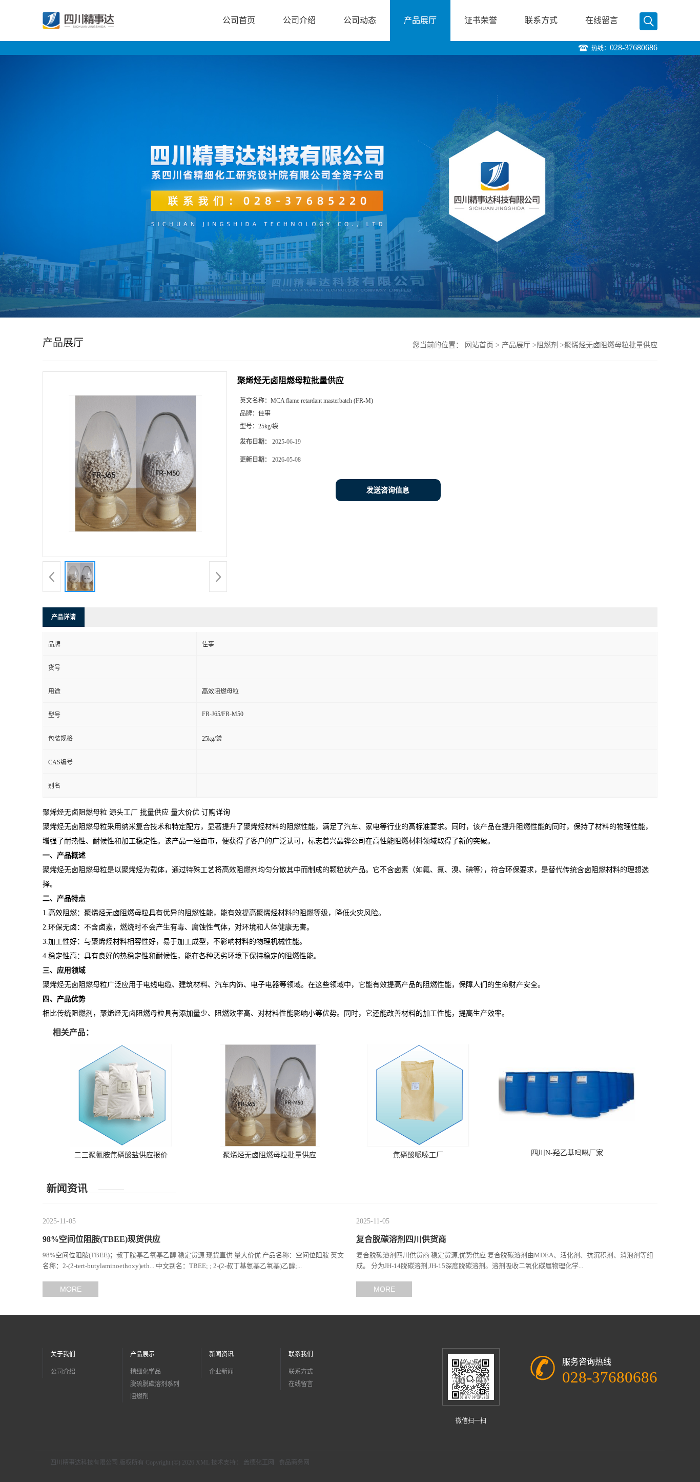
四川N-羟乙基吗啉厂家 (567, 1153)
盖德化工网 (258, 1462)
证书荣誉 (480, 20)
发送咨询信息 (387, 490)
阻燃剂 (547, 345)
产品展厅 (420, 20)
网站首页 (479, 345)
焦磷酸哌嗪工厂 (418, 1155)
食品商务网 (294, 1462)
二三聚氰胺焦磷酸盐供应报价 (121, 1155)
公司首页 (238, 20)
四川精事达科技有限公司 (84, 1462)
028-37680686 (633, 47)
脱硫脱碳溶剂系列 (154, 1384)
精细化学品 (145, 1371)
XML (203, 1462)
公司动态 (359, 20)
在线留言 (601, 20)
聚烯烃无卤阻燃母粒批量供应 (269, 1155)
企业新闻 (221, 1371)
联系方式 (541, 20)
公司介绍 (299, 20)
